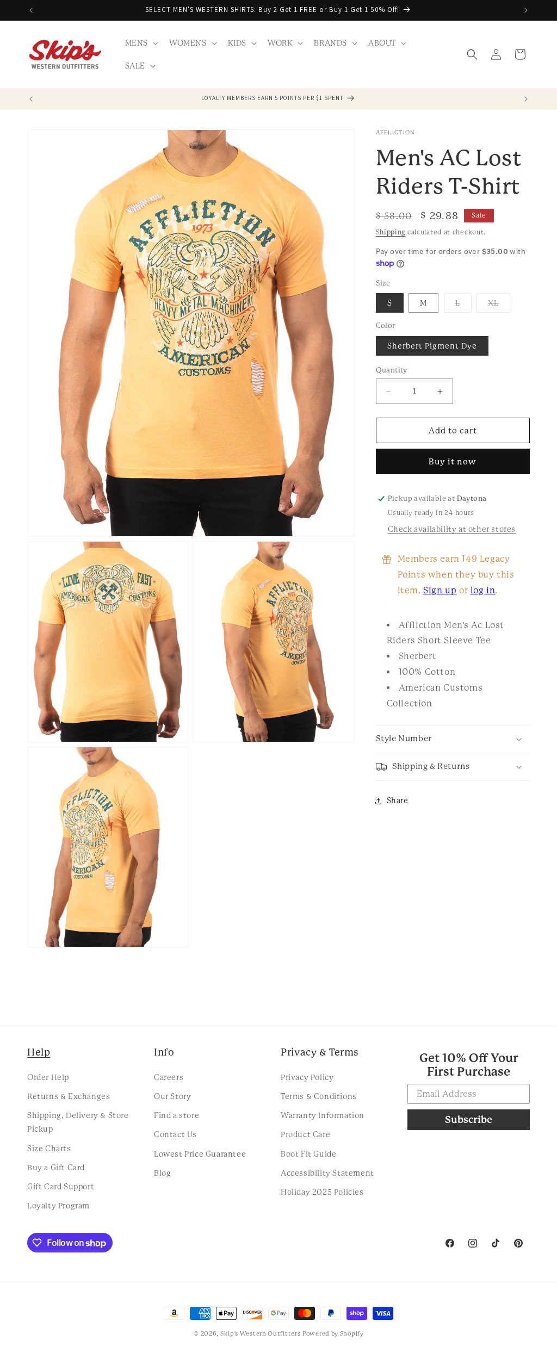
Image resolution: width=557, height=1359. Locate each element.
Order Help (48, 1077)
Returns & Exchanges (68, 1096)
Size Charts (49, 1148)
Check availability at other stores (452, 529)
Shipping (391, 232)
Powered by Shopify (333, 1333)
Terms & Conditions (319, 1096)
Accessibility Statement (327, 1173)
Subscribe (468, 1119)
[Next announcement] (526, 10)
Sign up (439, 590)
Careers (168, 1077)
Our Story (172, 1096)
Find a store (176, 1115)
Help (38, 1052)
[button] (141, 43)
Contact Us (175, 1134)
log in (483, 590)
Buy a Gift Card (56, 1167)
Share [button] (398, 800)
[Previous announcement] (31, 10)
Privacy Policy (307, 1077)
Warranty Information (322, 1115)
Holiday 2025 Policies (322, 1192)
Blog (162, 1173)
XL (499, 305)
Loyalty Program (58, 1205)
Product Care (305, 1134)
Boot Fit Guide (308, 1154)
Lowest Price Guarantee (200, 1154)
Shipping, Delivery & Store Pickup (78, 1122)
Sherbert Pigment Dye (432, 346)
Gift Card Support (60, 1186)
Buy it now (452, 462)
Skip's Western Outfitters (260, 1333)
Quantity (391, 370)
